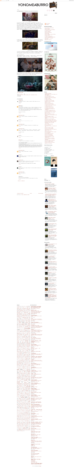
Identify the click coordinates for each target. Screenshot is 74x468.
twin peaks (27, 423)
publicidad (28, 386)
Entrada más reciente (20, 193)
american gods (19, 308)
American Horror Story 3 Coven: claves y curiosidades (52, 261)
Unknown (20, 105)
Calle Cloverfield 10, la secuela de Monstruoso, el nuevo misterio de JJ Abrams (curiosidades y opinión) (50, 195)
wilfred (24, 429)
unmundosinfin (26, 425)
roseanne (22, 392)
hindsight (22, 349)
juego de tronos (25, 354)
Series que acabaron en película (50, 140)
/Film (32, 318)
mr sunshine (23, 370)
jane (28, 353)
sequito (26, 396)
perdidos (25, 380)
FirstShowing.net (33, 353)
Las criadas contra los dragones (36, 426)
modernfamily (28, 369)
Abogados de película (48, 93)
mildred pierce (19, 367)
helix (22, 347)
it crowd (25, 353)
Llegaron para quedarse (34, 437)
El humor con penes (48, 98)
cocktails (29, 323)
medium (19, 365)
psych (24, 386)
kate (21, 355)
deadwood (26, 330)
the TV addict (33, 376)
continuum (19, 325)
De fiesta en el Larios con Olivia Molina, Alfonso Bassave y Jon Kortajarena (52, 189)
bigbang (29, 313)
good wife (28, 343)
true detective (21, 423)
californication (26, 318)
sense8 (22, 396)
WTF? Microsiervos (33, 363)
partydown (22, 379)
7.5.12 (20, 103)
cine (20, 322)
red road (20, 389)
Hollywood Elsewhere (34, 315)
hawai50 (28, 346)
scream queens (27, 394)
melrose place (24, 365)
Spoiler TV (32, 347)
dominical (18, 333)
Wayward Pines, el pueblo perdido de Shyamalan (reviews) (52, 218)
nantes (18, 373)
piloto (25, 382)
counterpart (20, 326)
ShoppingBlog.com (33, 367)
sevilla (29, 397)
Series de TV (33, 440)
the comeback (22, 410)
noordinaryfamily (28, 374)
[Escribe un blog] (18, 95)
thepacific (23, 419)
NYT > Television (33, 337)
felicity (18, 340)
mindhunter (23, 367)
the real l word (24, 416)
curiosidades (27, 328)
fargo (28, 339)
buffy (29, 317)
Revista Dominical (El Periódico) (50, 29)
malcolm (28, 362)
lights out (22, 358)
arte (29, 310)
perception (20, 380)
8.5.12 (20, 179)
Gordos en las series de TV (49, 103)
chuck (23, 321)
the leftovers (27, 413)
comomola (22, 324)
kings (23, 356)
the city (27, 409)
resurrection (18, 390)
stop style (22, 404)
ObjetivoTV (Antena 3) (48, 39)
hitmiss (25, 349)
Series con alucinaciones (48, 134)
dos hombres (20, 334)
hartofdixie (20, 346)
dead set (22, 330)
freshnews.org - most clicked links (36, 356)
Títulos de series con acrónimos (50, 142)
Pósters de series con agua (49, 127)
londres (26, 359)
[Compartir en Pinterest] (20, 95)
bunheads (20, 318)
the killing (21, 413)
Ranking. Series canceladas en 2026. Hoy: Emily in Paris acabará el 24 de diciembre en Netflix (52, 236)
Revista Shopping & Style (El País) (50, 34)
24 (21, 306)
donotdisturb (23, 333)
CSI (28, 327)
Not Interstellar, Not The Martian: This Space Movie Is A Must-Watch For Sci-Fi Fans (36, 320)
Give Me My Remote (33, 344)
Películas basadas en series (49, 116)
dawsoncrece (18, 330)
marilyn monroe (19, 363)
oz (28, 377)
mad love (27, 361)
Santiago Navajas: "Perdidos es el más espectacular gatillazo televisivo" (52, 212)
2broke (24, 306)
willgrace (29, 429)
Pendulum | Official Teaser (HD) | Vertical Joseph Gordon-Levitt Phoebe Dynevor (36, 361)
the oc (26, 415)
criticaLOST (26, 326)
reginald (28, 389)
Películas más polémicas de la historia (51, 120)
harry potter (28, 345)
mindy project (28, 367)
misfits (28, 368)
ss (17, 403)
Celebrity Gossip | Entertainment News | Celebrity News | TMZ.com (36, 306)
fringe (22, 342)
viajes (24, 427)
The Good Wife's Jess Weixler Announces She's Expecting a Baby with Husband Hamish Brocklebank (36, 423)
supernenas (22, 406)
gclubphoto (47, 24)
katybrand (28, 355)
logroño (22, 359)
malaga (25, 362)
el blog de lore (33, 370)
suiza (17, 406)
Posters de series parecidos (49, 128)
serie (18, 397)
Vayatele (32, 329)
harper (24, 345)
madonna (21, 362)
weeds (29, 428)
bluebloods (18, 315)
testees (29, 407)
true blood (28, 422)
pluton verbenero (26, 383)
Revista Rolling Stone (48, 32)
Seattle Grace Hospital (34, 450)
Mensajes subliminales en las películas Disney (52, 244)
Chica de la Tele (33, 428)
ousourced (25, 377)
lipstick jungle (28, 358)
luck (20, 361)
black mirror (26, 314)
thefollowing (19, 419)
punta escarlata (21, 387)
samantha (21, 393)
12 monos (18, 306)
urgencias (22, 426)
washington (19, 428)
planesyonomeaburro (20, 383)
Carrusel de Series (34, 415)
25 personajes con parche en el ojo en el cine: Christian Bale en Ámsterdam (52, 251)
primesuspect (20, 385)
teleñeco (20, 407)
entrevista (23, 336)
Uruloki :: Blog (33, 373)
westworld (20, 429)
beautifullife (26, 312)
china (19, 321)
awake (24, 311)
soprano (29, 401)
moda (18, 369)
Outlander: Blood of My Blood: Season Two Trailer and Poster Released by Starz (36, 335)
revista (26, 390)
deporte (21, 331)
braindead (19, 317)
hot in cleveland (25, 350)
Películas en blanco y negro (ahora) (50, 119)
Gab (19, 119)
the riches (29, 416)
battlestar (18, 312)
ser (29, 396)
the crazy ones (28, 410)
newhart (23, 374)
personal (18, 381)
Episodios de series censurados (49, 101)
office (23, 375)
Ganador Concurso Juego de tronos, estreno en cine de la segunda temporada (52, 206)
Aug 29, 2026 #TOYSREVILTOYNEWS (35, 351)
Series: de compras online (49, 141)
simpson (29, 398)
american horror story (26, 308)
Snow (19, 166)
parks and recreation (25, 378)
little (19, 359)
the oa (23, 415)
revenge (23, 390)
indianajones (25, 352)
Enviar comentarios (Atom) (25, 194)
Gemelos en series (47, 102)
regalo (24, 389)
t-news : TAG (33, 445)
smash (17, 400)
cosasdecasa (24, 325)
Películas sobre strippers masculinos (50, 121)
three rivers (28, 419)
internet (20, 353)
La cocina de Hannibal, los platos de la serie (52, 283)
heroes (18, 349)
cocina (23, 323)
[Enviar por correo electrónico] (17, 95)
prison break (26, 385)
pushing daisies (27, 387)
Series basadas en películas (49, 133)
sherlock (24, 398)
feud (21, 340)
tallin (26, 406)
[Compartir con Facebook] (19, 95)
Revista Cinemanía (47, 31)
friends (18, 342)
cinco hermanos (28, 321)
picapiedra (18, 382)
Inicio (31, 193)
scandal (18, 394)
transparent (18, 422)
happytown (20, 345)
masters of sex (19, 364)
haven (24, 346)
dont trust (28, 333)
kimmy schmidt (19, 356)
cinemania (26, 322)
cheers (23, 320)
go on (25, 343)
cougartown (28, 325)
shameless (20, 398)
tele (29, 406)
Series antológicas (48, 132)
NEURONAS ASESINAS (33, 388)
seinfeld (21, 395)
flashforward (26, 340)
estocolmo (23, 337)
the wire (20, 418)
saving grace (27, 393)
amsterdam (24, 309)
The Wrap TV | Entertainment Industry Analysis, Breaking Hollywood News (36, 463)
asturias (20, 311)
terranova (25, 407)
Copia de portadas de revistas (49, 96)
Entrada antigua (40, 193)
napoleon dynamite (23, 373)
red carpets (28, 388)
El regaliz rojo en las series (49, 100)
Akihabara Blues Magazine (35, 322)
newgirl (19, 374)
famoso (24, 339)
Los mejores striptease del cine (50, 110)
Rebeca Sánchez (33, 413)
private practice (19, 386)
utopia (26, 426)
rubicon (25, 392)
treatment (23, 422)
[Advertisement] (30, 187)
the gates (21, 412)
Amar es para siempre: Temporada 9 (36, 402)
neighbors (29, 373)
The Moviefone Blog (34, 447)
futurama (27, 342)
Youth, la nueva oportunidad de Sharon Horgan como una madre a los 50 (52, 230)
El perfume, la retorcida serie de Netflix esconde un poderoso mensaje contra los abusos (52, 289)
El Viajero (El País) (48, 30)
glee (21, 343)
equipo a (20, 337)
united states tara (20, 425)
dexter (25, 331)
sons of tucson (24, 401)
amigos (20, 309)
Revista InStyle (47, 35)
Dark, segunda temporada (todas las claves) (51, 256)
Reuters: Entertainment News (35, 404)
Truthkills (32, 359)
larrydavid (27, 356)
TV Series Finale (33, 333)
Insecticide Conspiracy (34, 454)
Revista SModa (47, 33)
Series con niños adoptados (49, 135)
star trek (25, 403)
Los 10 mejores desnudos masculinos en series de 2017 (52, 267)
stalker (21, 403)
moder (24, 369)
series (22, 397)
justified (18, 355)
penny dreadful (28, 379)
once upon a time (20, 376)
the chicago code (22, 409)
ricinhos (20, 100)
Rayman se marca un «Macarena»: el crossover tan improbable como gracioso (36, 365)
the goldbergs (26, 412)
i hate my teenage (19, 352)
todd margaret (27, 420)
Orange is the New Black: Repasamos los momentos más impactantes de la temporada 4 (36, 442)
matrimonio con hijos (27, 364)
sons (27, 400)
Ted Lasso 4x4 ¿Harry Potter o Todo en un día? (52, 223)
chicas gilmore (28, 320)
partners (18, 379)
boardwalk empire (24, 315)
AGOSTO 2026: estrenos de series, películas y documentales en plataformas (52, 200)
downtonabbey (26, 334)
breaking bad (24, 317)
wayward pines (25, 428)
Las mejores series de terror (49, 107)
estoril (28, 337)
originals (22, 377)
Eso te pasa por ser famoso (35, 453)
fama (20, 339)
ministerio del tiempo (21, 368)
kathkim (24, 355)
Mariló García (21, 115)
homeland (29, 349)
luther (23, 361)
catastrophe (18, 320)
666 (29, 306)
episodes (29, 336)
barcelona (28, 311)
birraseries (20, 314)
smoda (21, 400)
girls (17, 343)
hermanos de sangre (26, 348)
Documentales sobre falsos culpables (50, 97)
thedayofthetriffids (26, 418)
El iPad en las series (48, 99)
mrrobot (27, 370)
